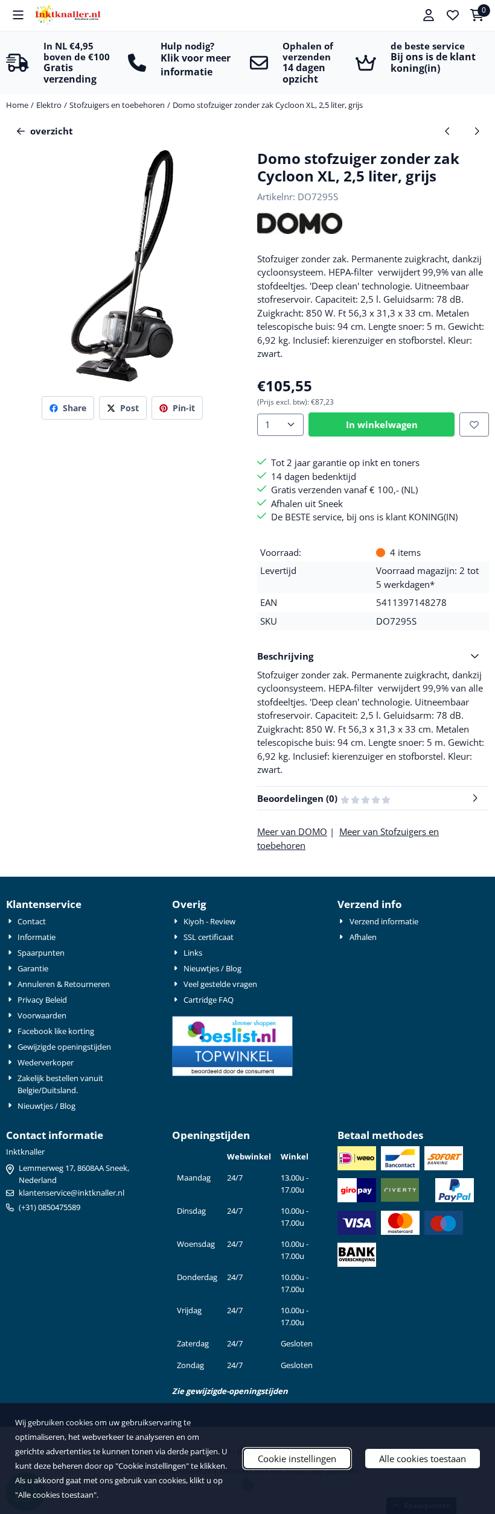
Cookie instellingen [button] (297, 1458)
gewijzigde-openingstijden (237, 1391)
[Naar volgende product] (477, 131)
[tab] (373, 656)
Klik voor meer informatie (196, 64)
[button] (18, 15)
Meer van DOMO (292, 831)
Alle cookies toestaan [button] (422, 1458)
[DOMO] (299, 230)
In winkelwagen (382, 424)
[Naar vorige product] (447, 131)
